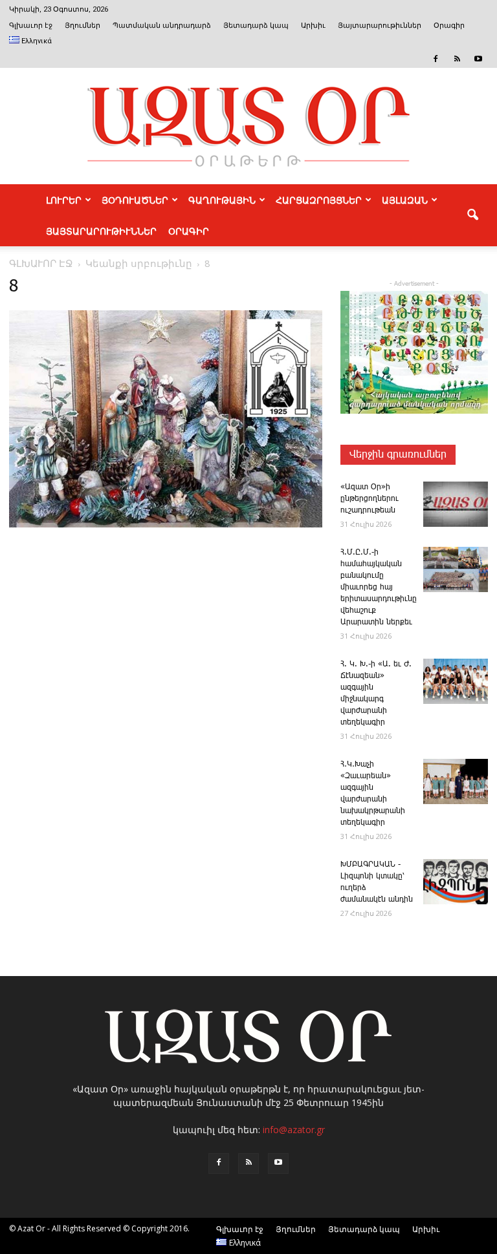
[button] (472, 215)
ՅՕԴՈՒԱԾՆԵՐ (135, 199)
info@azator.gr (294, 1129)
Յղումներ (82, 25)
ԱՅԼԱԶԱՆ (405, 199)
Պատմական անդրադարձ (162, 25)
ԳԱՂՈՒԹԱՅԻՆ (222, 199)
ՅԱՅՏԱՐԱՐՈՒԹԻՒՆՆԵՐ (101, 230)
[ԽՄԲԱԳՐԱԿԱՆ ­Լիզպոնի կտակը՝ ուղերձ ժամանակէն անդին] (455, 881)
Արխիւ (313, 25)
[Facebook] (435, 59)
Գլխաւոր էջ (30, 25)
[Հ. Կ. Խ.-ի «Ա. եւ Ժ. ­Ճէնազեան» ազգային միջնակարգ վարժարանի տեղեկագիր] (455, 681)
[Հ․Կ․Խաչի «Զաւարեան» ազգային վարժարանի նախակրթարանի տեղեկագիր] (455, 781)
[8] (165, 524)
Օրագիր (449, 25)
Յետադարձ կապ (256, 25)
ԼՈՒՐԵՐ (64, 199)
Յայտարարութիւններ (379, 25)
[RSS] (457, 59)
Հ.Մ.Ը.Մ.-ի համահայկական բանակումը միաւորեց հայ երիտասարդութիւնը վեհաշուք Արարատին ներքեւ (378, 587)
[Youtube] (478, 59)
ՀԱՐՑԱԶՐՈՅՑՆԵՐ (319, 199)
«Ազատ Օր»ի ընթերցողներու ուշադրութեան (369, 499)
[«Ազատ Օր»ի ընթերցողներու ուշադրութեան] (455, 504)
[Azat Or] (248, 126)
